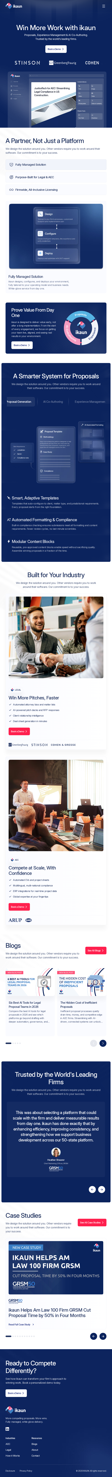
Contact (36, 1455)
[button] (103, 6)
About (35, 1449)
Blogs (34, 1444)
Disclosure (10, 1471)
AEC (8, 1444)
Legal (8, 1449)
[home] (14, 6)
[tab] (18, 401)
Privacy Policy (26, 1471)
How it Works (13, 1455)
